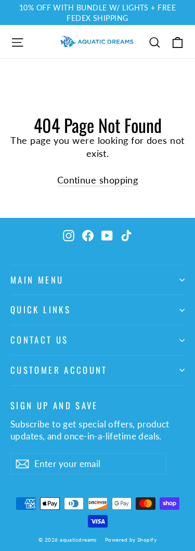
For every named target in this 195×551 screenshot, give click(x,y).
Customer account (59, 369)
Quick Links (40, 309)
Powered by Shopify (131, 539)
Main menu (36, 279)
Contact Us (39, 339)
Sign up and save (54, 404)
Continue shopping (97, 180)
